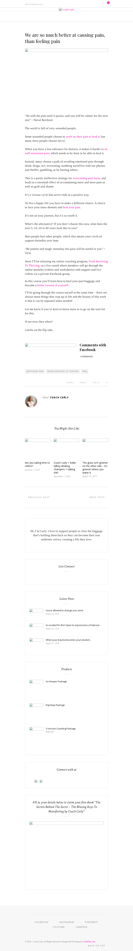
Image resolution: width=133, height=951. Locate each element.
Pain (84, 371)
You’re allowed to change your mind (64, 610)
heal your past (71, 207)
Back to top (97, 945)
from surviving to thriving (63, 371)
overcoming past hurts (86, 178)
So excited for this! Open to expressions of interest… (73, 625)
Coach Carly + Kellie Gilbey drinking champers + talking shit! (65, 467)
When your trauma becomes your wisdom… (69, 639)
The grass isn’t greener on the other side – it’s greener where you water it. (95, 467)
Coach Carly (59, 397)
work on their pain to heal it (83, 136)
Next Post (98, 497)
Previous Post (38, 497)
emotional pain (35, 371)
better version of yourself (52, 285)
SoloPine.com (89, 941)
